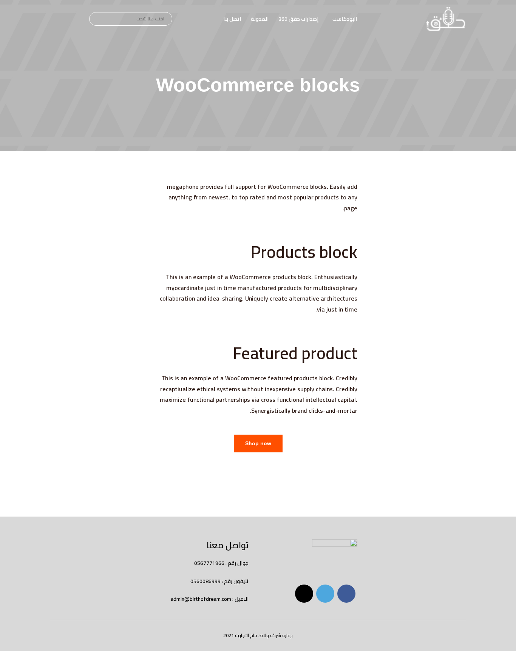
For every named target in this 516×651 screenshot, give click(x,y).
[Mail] (304, 594)
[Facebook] (346, 594)
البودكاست (344, 19)
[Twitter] (325, 594)
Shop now (258, 443)
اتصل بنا (232, 19)
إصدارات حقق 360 (298, 19)
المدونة (260, 19)
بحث (96, 19)
